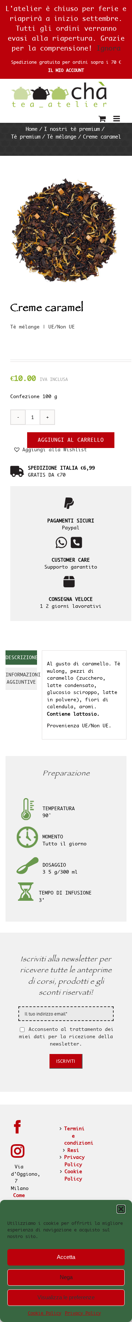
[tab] (21, 657)
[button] (121, 1209)
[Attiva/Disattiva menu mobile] (117, 118)
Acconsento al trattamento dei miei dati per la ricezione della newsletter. (66, 1036)
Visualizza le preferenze (66, 1297)
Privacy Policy (83, 1313)
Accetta (66, 1257)
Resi (73, 1150)
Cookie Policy (44, 1313)
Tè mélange (25, 327)
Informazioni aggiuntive (21, 678)
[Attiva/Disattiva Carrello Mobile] (102, 118)
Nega (66, 1277)
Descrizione (21, 657)
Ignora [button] (108, 48)
